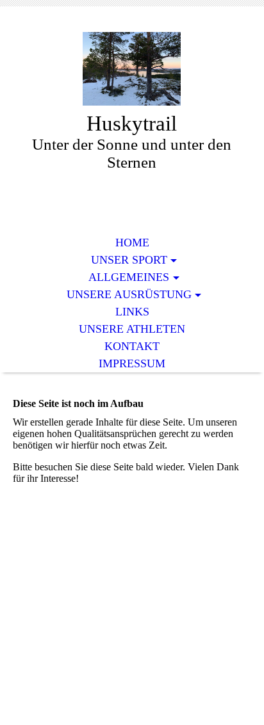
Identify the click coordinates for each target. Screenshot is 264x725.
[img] (132, 69)
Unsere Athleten (132, 329)
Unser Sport (129, 259)
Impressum (132, 363)
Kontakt (132, 346)
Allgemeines (128, 277)
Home (132, 242)
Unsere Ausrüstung (129, 294)
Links (132, 311)
